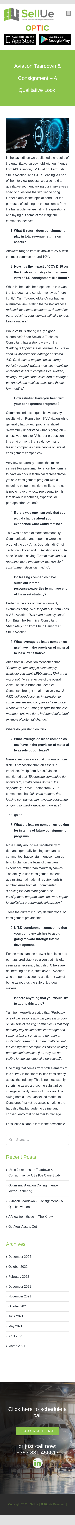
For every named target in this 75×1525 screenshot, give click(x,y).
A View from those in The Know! (31, 1216)
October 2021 (18, 1306)
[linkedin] (38, 1463)
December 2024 (19, 1256)
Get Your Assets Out (22, 1226)
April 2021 (15, 1336)
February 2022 (18, 1276)
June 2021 (15, 1316)
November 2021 (19, 1296)
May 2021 (15, 1326)
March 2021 (16, 1346)
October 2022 (18, 1266)
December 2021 (19, 1286)
